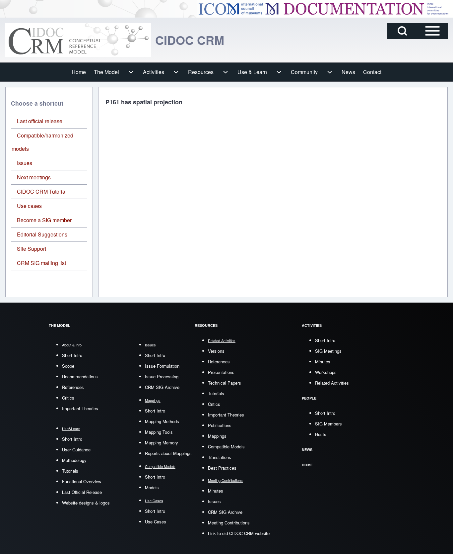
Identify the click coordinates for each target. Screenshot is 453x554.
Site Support (31, 248)
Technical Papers (224, 383)
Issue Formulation (162, 366)
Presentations (221, 372)
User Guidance (76, 449)
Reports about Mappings (168, 453)
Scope (68, 366)
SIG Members (328, 423)
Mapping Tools (159, 432)
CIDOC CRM (189, 40)
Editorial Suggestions (42, 234)
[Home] (78, 40)
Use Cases (155, 521)
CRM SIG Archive (162, 387)
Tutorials (70, 471)
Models (152, 487)
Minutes (215, 491)
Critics (68, 398)
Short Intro (72, 355)
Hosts (320, 434)
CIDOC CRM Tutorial (42, 191)
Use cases (29, 206)
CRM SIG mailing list (41, 263)
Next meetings (34, 177)
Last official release (39, 121)
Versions (216, 351)
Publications (219, 425)
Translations (219, 457)
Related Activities (332, 383)
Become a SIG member (44, 220)
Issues (24, 163)
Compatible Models (226, 446)
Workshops (326, 372)
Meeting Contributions (229, 522)
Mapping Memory (161, 442)
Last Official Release (82, 492)
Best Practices (222, 468)
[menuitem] (79, 72)
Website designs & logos (86, 503)
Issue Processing (161, 376)
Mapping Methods (162, 421)
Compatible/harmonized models (42, 142)
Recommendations (80, 376)
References (73, 387)
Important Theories (80, 408)
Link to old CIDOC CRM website (239, 533)
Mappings (217, 436)
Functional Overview (81, 481)
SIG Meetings (328, 351)
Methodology (74, 460)
